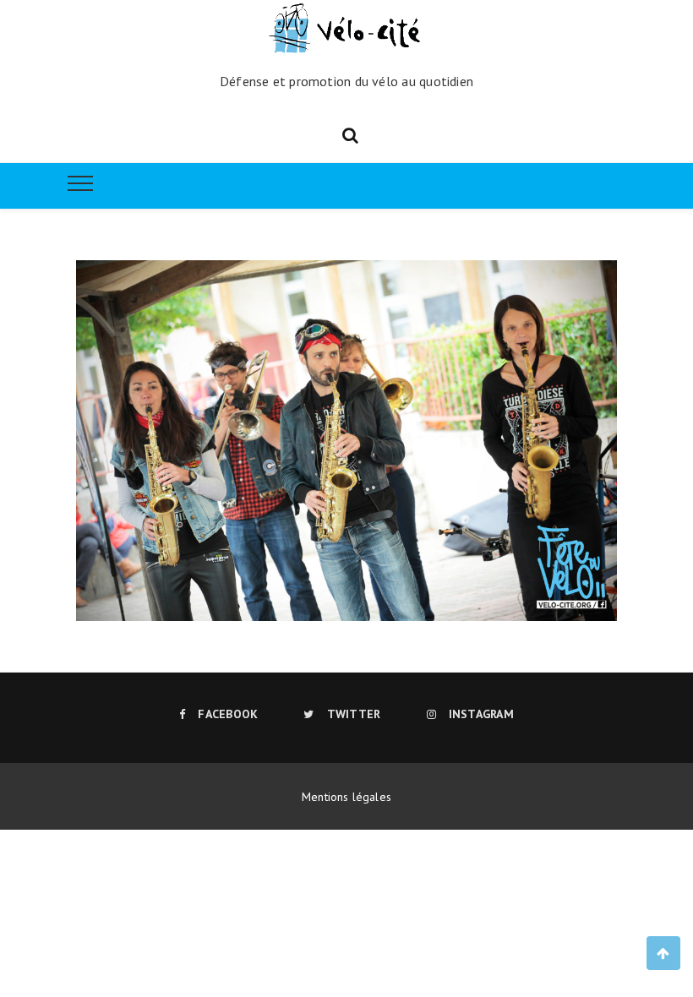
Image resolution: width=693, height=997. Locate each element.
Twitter (353, 714)
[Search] (350, 133)
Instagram (481, 714)
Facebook (228, 714)
